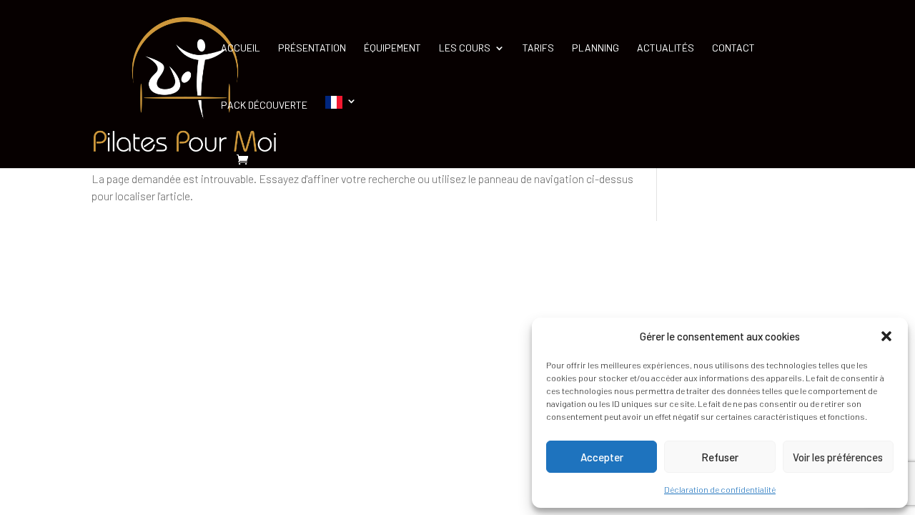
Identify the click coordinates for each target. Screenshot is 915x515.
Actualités (665, 48)
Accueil (240, 48)
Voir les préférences (838, 457)
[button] (886, 336)
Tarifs (538, 48)
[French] (341, 124)
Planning (595, 48)
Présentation (312, 48)
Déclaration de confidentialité (720, 489)
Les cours (464, 48)
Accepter (601, 457)
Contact (733, 48)
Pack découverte (264, 105)
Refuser (719, 457)
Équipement (392, 48)
